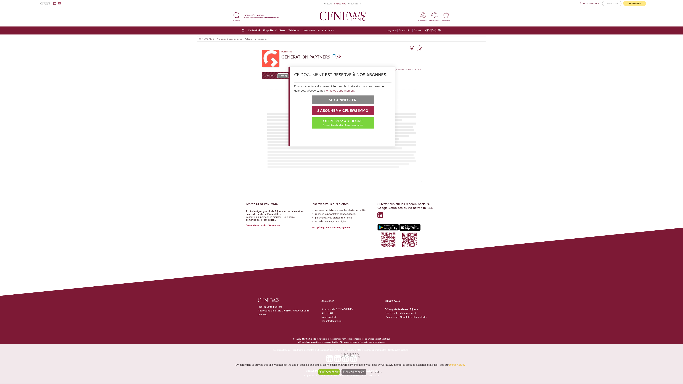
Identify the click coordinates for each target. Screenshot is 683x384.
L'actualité (254, 30)
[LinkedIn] (55, 3)
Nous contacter (329, 317)
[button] (236, 16)
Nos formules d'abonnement (400, 313)
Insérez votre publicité (270, 306)
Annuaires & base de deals (318, 30)
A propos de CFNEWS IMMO (337, 309)
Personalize (376, 372)
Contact (418, 30)
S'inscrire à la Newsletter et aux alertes (406, 317)
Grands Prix (405, 30)
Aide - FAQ (327, 313)
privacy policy (457, 364)
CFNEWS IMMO (339, 3)
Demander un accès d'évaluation (263, 225)
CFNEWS (328, 3)
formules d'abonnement (339, 90)
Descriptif (276, 75)
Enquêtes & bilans (274, 30)
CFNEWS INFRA (354, 3)
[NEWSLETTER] (446, 15)
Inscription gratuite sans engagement (331, 227)
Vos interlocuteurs (331, 321)
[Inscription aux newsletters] (59, 3)
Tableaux (293, 30)
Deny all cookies (353, 372)
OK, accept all (329, 372)
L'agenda (391, 30)
